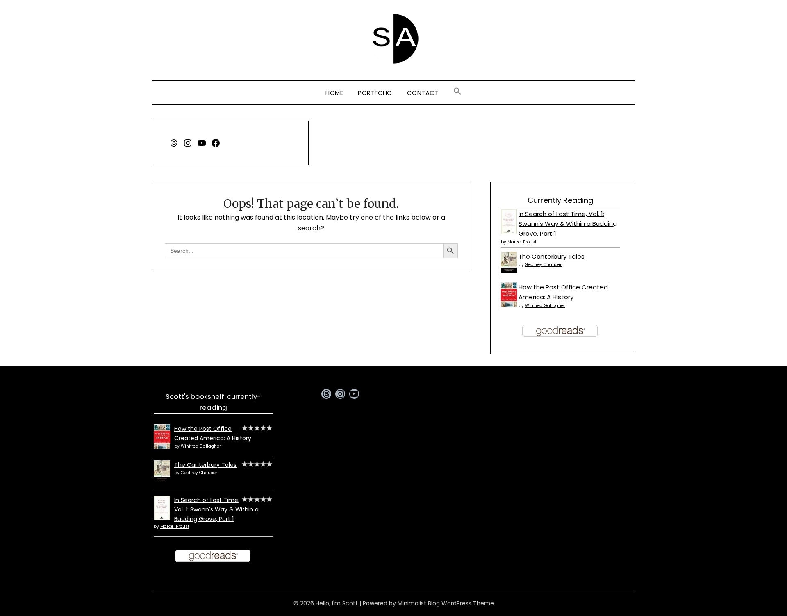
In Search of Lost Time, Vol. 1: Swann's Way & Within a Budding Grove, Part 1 (568, 223)
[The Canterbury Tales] (509, 270)
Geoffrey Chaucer (543, 264)
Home (334, 93)
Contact (423, 93)
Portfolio (375, 93)
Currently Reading (560, 200)
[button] (457, 91)
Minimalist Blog (419, 603)
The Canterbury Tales (552, 256)
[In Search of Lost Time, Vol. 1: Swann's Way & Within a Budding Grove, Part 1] (509, 232)
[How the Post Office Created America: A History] (509, 304)
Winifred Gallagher (545, 305)
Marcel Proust (522, 242)
